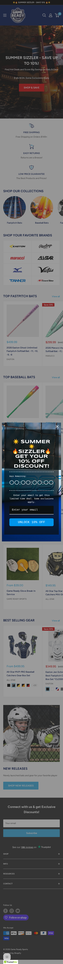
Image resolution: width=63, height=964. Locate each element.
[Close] (57, 426)
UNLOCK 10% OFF (31, 522)
